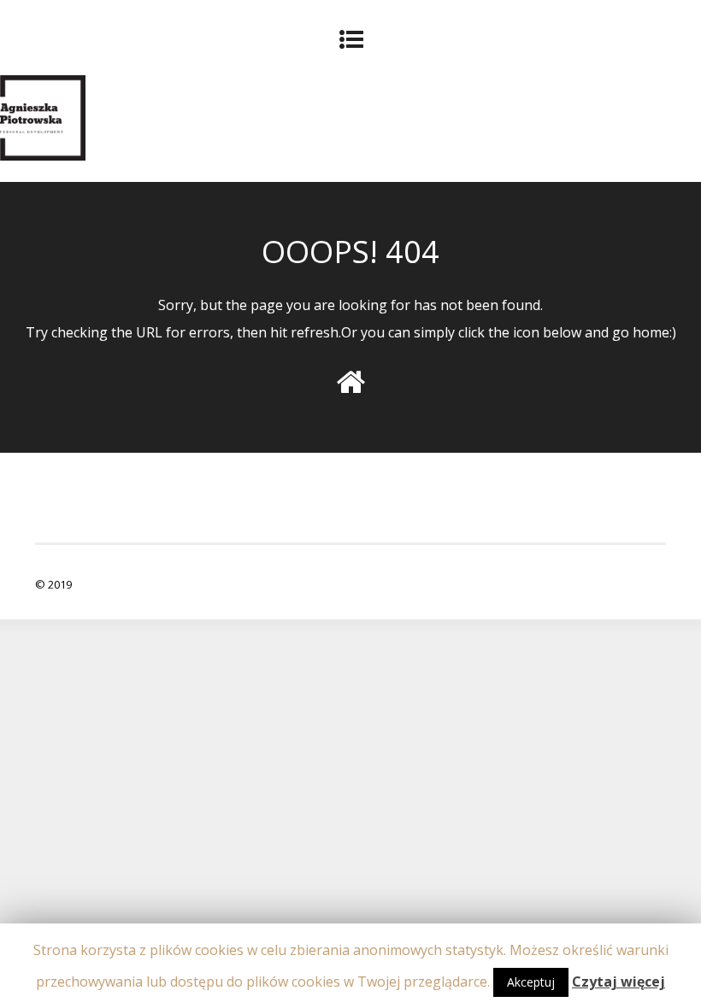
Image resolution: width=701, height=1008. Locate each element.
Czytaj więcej (618, 981)
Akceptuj (531, 982)
